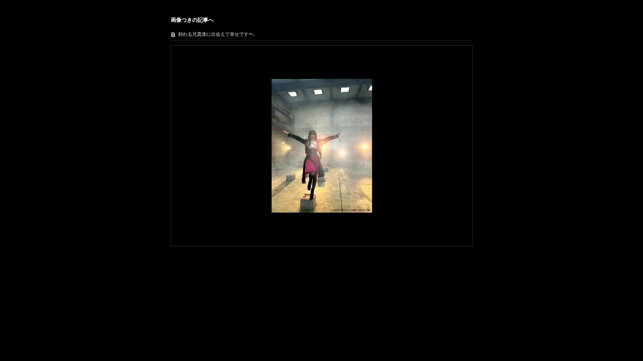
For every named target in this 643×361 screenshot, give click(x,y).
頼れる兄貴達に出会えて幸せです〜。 (218, 34)
